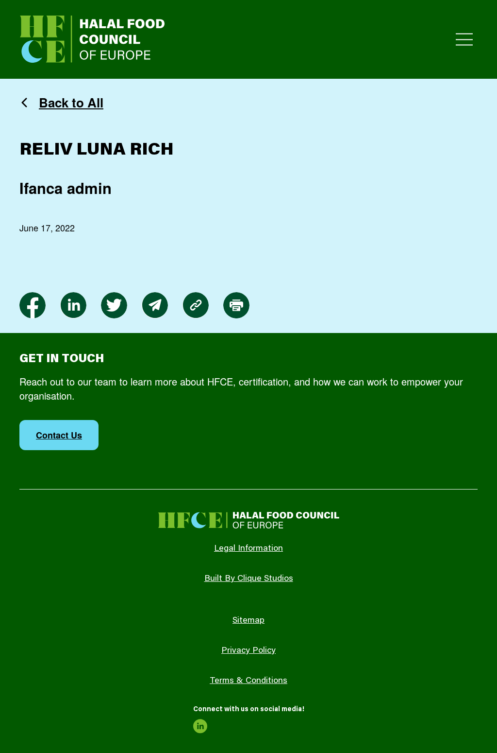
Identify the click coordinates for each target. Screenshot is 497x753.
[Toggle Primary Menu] (464, 40)
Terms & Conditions (248, 681)
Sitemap (248, 620)
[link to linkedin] (73, 305)
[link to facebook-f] (32, 305)
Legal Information (248, 548)
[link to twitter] (114, 305)
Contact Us (59, 435)
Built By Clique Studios (248, 579)
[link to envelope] (155, 305)
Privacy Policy (248, 651)
